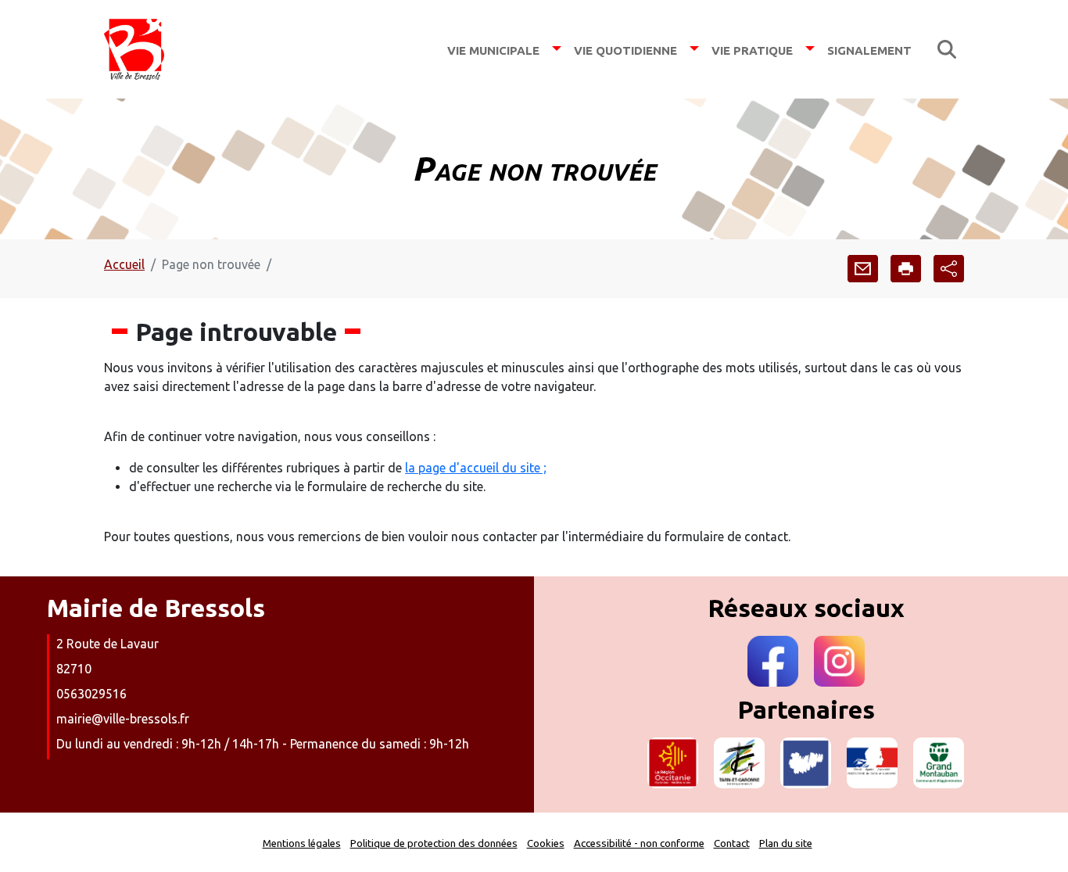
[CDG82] (805, 762)
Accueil (124, 264)
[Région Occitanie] (672, 762)
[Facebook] (772, 661)
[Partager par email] (863, 268)
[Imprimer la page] (906, 268)
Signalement (869, 49)
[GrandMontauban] (938, 762)
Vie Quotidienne (625, 49)
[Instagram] (839, 661)
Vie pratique (752, 49)
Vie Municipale (493, 49)
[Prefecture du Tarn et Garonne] (872, 762)
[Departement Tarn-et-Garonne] (739, 762)
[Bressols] (134, 49)
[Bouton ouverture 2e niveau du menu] (557, 49)
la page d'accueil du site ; (476, 468)
